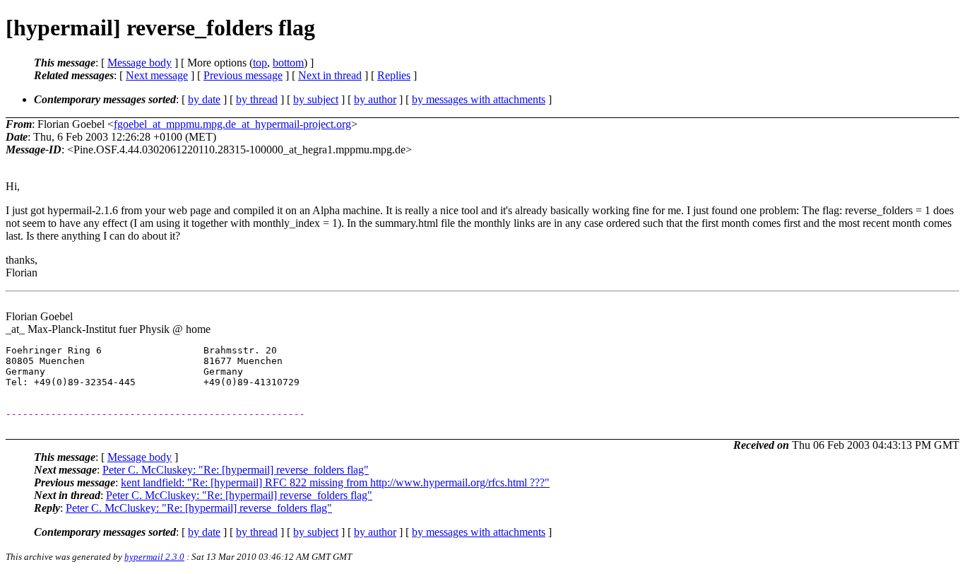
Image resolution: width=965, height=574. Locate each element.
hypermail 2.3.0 (154, 556)
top (260, 63)
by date (204, 99)
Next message (157, 75)
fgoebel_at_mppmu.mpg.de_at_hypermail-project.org (232, 124)
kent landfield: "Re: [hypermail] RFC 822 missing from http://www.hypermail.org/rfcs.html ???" (335, 482)
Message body (139, 63)
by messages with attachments (478, 99)
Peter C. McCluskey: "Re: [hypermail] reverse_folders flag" (235, 470)
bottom (288, 63)
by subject (315, 99)
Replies (393, 75)
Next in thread (330, 75)
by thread (257, 99)
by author (375, 99)
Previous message (243, 75)
